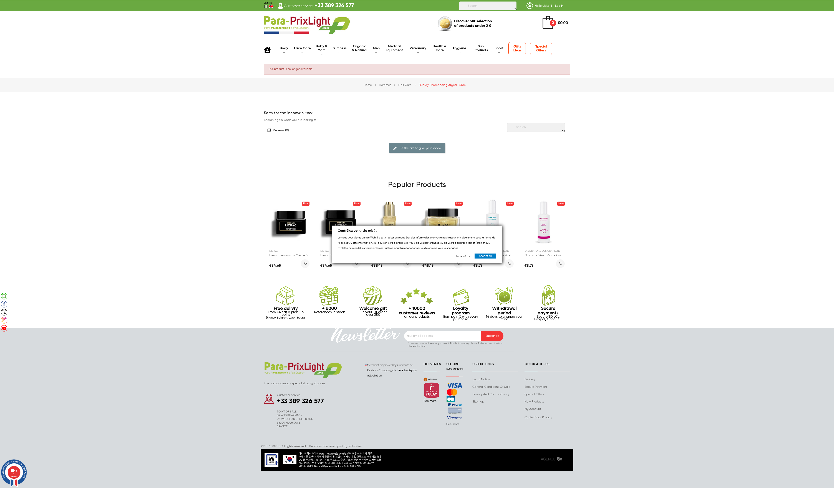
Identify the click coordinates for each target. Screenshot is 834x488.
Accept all (485, 256)
